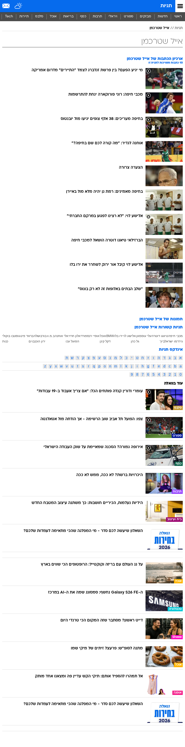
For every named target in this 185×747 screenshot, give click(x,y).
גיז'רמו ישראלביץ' (171, 341)
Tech (9, 16)
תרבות (97, 16)
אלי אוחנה (61, 336)
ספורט (128, 16)
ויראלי (113, 16)
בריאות (68, 16)
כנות (5, 341)
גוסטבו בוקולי (11, 336)
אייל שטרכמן (159, 28)
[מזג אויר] (19, 6)
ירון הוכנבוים (37, 341)
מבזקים (145, 16)
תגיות (166, 6)
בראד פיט (26, 336)
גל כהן (135, 341)
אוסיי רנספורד (90, 336)
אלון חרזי (75, 336)
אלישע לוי (129, 336)
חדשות (163, 16)
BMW (110, 336)
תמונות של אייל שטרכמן (161, 319)
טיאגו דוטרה (160, 336)
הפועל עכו (72, 341)
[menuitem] (162, 16)
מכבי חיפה (175, 336)
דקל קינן (105, 341)
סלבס (39, 16)
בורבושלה (40, 336)
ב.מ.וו (51, 336)
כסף (83, 16)
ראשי (178, 16)
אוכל (53, 16)
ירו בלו (118, 336)
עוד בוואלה (173, 383)
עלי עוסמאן (143, 336)
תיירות (24, 16)
